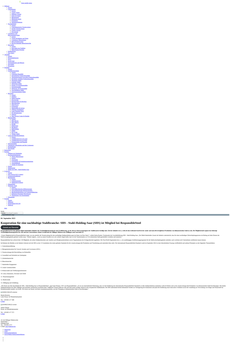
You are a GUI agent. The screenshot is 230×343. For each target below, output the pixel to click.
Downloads (15, 32)
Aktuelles (7, 54)
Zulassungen (11, 184)
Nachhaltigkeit (12, 24)
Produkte (6, 67)
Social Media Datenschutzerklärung (14, 334)
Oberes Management (17, 156)
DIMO (13, 130)
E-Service (7, 171)
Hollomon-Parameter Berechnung (21, 194)
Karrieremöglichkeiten (14, 155)
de (5, 208)
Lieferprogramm (16, 181)
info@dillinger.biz (10, 326)
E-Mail (3, 301)
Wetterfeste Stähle (17, 84)
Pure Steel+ (11, 53)
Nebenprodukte (12, 143)
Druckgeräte (15, 100)
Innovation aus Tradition (18, 48)
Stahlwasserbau (16, 98)
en (6, 208)
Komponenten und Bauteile (19, 142)
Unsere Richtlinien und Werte (20, 38)
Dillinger (6, 6)
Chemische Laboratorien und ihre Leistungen (21, 145)
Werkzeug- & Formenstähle (19, 88)
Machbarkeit (11, 177)
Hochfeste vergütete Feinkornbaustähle (23, 79)
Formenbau (15, 106)
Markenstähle (12, 118)
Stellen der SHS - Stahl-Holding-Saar (18, 169)
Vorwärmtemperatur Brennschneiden (22, 190)
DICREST (15, 127)
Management (15, 17)
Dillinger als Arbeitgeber (15, 153)
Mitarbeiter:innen (16, 19)
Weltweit (10, 205)
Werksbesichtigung (17, 22)
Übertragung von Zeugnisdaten (20, 195)
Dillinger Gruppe (16, 14)
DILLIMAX (15, 122)
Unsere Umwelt (16, 30)
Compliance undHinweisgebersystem (14, 34)
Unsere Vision (16, 12)
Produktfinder (12, 147)
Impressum (7, 329)
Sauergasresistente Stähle (19, 92)
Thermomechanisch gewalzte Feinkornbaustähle (25, 77)
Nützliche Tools (12, 186)
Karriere (6, 152)
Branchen (10, 93)
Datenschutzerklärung (10, 333)
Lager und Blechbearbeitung (16, 135)
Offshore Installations (18, 109)
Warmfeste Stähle (16, 80)
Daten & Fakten (16, 16)
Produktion (15, 20)
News (9, 59)
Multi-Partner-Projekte (18, 50)
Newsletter (11, 64)
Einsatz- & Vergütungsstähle (20, 85)
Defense (14, 114)
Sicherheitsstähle (16, 87)
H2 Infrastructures (17, 113)
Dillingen (10, 202)
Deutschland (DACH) (14, 203)
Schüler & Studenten (17, 164)
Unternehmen (12, 9)
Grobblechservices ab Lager (19, 139)
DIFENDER (15, 129)
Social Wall (11, 61)
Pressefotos (11, 66)
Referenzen (7, 150)
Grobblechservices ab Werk (19, 140)
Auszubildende (16, 163)
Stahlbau (14, 96)
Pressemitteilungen (13, 58)
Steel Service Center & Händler (20, 116)
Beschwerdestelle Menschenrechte (21, 43)
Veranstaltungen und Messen (16, 62)
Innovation (11, 45)
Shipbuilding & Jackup (18, 108)
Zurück (10, 7)
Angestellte (15, 160)
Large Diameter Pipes (18, 111)
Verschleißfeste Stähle (18, 90)
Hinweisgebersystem (17, 41)
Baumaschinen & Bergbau (19, 101)
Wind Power (15, 105)
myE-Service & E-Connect (15, 174)
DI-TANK (15, 132)
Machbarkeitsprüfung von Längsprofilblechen (24, 192)
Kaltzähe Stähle (16, 82)
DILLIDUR (15, 121)
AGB (5, 331)
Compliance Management (19, 40)
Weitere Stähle (16, 134)
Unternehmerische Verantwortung (21, 27)
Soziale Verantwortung (18, 28)
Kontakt (6, 198)
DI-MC (14, 124)
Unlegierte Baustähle (17, 74)
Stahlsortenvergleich (17, 182)
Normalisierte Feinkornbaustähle (21, 75)
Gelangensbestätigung (14, 176)
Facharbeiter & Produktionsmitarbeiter (22, 161)
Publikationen (12, 51)
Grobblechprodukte (13, 71)
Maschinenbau (16, 103)
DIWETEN (15, 126)
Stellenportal (11, 168)
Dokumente (11, 197)
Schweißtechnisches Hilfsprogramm (22, 189)
